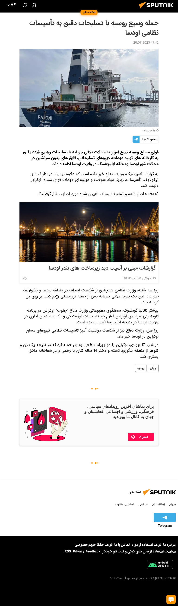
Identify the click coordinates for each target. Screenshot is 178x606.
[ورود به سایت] (34, 5)
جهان (153, 368)
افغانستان (158, 504)
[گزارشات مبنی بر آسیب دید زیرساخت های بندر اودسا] (89, 232)
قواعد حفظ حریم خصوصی (93, 545)
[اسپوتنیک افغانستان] (157, 9)
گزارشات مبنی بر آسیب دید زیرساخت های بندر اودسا (102, 268)
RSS (67, 551)
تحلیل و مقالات (124, 504)
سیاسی (143, 504)
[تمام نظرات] (171, 599)
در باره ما (169, 545)
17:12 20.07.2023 (146, 43)
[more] (24, 278)
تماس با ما (122, 545)
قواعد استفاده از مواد (146, 545)
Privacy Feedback (86, 551)
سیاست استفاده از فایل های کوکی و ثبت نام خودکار (139, 551)
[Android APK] (160, 565)
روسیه (140, 368)
